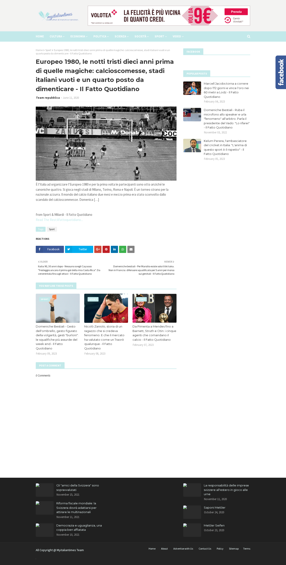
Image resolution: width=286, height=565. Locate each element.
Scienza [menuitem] (120, 36)
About (164, 548)
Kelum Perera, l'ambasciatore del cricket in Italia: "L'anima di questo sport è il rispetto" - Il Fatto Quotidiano (225, 147)
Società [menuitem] (140, 36)
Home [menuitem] (40, 36)
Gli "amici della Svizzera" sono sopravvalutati (77, 488)
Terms (246, 548)
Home (39, 50)
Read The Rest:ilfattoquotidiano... (59, 220)
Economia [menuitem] (77, 36)
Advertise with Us (183, 548)
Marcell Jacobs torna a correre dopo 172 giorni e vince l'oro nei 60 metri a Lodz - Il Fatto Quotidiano (226, 90)
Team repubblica (48, 98)
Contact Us (205, 548)
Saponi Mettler (214, 507)
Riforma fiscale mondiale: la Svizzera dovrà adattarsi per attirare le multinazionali (76, 507)
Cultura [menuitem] (56, 36)
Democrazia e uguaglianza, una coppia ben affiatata (79, 528)
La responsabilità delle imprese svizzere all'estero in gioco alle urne (226, 490)
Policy (220, 548)
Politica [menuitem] (99, 36)
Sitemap (234, 548)
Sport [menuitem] (159, 36)
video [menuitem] (177, 36)
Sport (48, 50)
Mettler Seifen (214, 525)
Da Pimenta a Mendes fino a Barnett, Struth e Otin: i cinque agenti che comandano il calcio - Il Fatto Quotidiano (154, 333)
